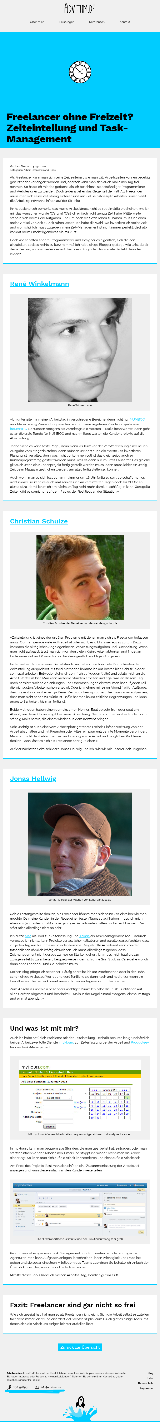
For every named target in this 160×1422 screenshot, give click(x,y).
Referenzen (97, 22)
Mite (28, 936)
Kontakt (125, 22)
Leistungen (66, 22)
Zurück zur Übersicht (80, 1347)
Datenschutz (145, 1383)
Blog (150, 1373)
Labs (150, 1378)
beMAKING (18, 429)
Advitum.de (14, 1373)
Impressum (146, 1388)
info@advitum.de (51, 1387)
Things (84, 936)
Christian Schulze (39, 521)
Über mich (37, 22)
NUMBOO (137, 419)
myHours (66, 1042)
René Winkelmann (39, 284)
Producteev (140, 1042)
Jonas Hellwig (33, 779)
